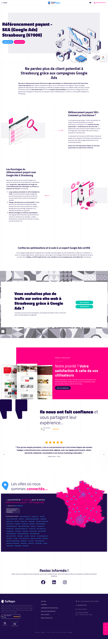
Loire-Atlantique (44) (42, 536)
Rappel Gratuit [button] (8, 42)
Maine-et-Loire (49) (36, 538)
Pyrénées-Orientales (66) (12, 543)
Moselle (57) (24, 541)
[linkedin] (54, 582)
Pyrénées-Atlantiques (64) (32, 519)
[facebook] (43, 582)
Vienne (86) (25, 546)
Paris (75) (31, 541)
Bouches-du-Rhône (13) (42, 521)
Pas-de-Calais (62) (40, 524)
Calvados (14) (40, 526)
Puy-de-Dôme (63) (39, 541)
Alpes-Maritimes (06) (23, 526)
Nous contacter (84, 302)
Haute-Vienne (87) (11, 533)
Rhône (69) (23, 543)
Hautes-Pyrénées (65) (22, 533)
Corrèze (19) (32, 528)
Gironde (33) (25, 524)
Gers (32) (16, 521)
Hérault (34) (24, 521)
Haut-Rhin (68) (42, 531)
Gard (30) (17, 524)
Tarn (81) (42, 516)
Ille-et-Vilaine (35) (34, 533)
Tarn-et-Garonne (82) (11, 519)
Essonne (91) (35, 516)
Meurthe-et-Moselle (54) (12, 541)
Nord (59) (32, 524)
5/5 (44, 430)
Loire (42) (32, 536)
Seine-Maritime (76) (11, 526)
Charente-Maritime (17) (21, 528)
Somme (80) (38, 543)
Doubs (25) (18, 531)
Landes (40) (31, 521)
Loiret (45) (9, 538)
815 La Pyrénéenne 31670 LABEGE (88, 601)
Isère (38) (20, 536)
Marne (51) (45, 538)
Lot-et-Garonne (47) (24, 538)
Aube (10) (33, 526)
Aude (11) (21, 519)
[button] (105, 624)
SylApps (70, 632)
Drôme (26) (25, 531)
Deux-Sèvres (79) (41, 528)
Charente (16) (9, 528)
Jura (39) (26, 536)
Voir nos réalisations (63, 388)
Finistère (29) (33, 531)
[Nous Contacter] (90, 3)
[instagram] (65, 582)
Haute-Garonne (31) (25, 516)
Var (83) (45, 543)
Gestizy (64, 632)
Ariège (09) (43, 519)
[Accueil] (54, 2)
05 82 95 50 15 (19, 42)
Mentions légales (40, 632)
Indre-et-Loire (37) (11, 536)
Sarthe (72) (31, 543)
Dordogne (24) (10, 531)
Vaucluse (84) (9, 546)
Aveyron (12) (9, 521)
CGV (48, 632)
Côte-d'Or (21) (10, 524)
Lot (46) (15, 538)
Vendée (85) (18, 546)
